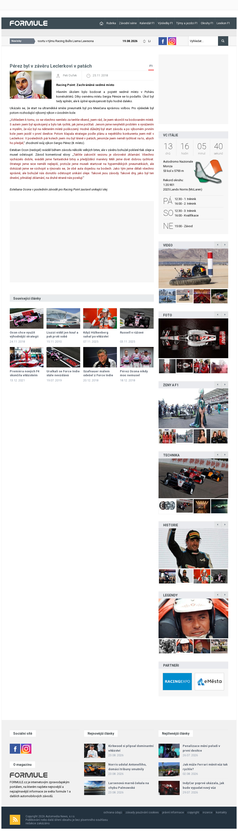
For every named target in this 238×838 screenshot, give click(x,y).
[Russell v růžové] (137, 318)
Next (233, 268)
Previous (153, 268)
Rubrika (111, 23)
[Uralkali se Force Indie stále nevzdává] (63, 357)
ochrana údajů (112, 812)
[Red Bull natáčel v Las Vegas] (193, 268)
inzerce (207, 812)
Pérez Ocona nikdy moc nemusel (134, 373)
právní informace (173, 812)
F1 (151, 66)
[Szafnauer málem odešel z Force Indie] (100, 357)
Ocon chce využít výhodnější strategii (24, 334)
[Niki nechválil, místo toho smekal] (193, 618)
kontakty (221, 812)
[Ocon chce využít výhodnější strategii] (26, 318)
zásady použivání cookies (142, 812)
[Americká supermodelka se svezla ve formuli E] (193, 408)
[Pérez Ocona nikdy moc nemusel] (137, 357)
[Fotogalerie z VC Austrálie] (193, 338)
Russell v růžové (132, 332)
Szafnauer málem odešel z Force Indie (98, 373)
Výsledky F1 (165, 23)
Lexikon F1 (223, 23)
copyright (193, 812)
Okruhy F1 (207, 23)
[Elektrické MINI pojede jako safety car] (193, 478)
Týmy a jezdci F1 (187, 23)
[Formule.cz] (28, 23)
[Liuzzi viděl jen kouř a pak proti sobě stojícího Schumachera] (63, 318)
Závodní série (128, 23)
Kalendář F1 (147, 23)
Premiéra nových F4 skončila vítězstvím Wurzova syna (24, 375)
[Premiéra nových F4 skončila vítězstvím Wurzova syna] (26, 357)
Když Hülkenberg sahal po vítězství (96, 334)
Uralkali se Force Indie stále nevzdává (63, 373)
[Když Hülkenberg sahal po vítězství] (100, 318)
